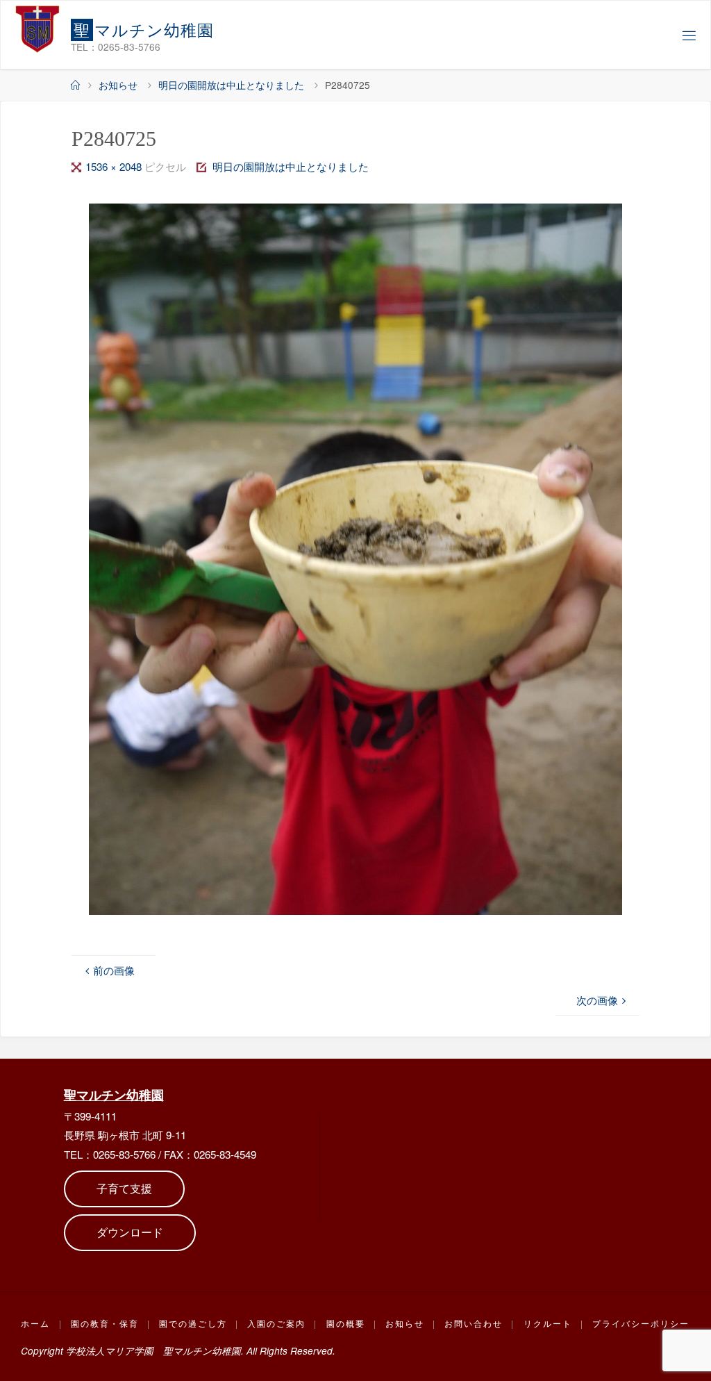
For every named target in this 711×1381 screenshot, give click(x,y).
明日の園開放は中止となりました (231, 85)
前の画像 (114, 970)
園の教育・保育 (105, 1323)
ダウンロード (130, 1232)
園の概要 (345, 1323)
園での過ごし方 (193, 1323)
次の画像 (597, 1000)
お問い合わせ (473, 1323)
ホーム (35, 1323)
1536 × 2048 (114, 166)
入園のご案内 (276, 1323)
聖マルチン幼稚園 (114, 1094)
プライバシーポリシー (640, 1323)
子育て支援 (124, 1188)
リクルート (548, 1323)
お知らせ (118, 85)
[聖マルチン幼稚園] (37, 28)
